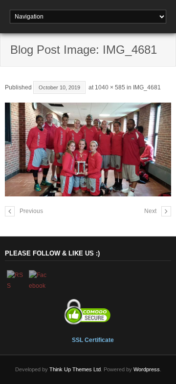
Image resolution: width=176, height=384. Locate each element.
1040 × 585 (110, 87)
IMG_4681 (147, 87)
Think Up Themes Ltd (75, 369)
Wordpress (146, 369)
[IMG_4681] (88, 149)
